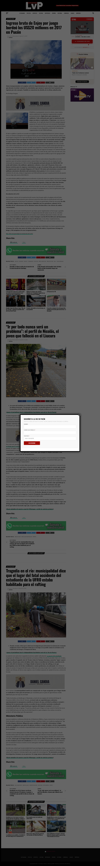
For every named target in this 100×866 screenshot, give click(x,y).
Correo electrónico (29, 430)
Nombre (26, 424)
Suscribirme (31, 443)
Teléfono (26, 436)
